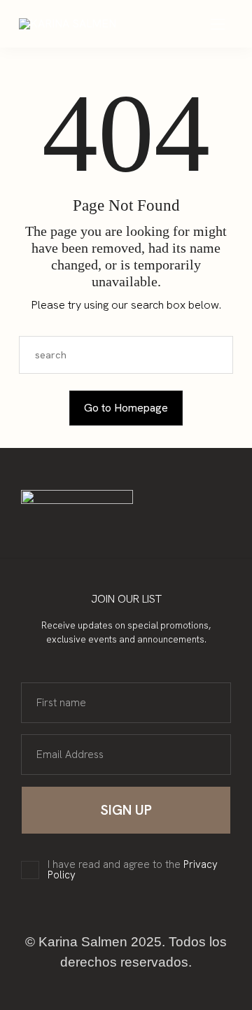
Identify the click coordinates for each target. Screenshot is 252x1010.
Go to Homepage (126, 407)
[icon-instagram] (110, 529)
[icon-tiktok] (142, 529)
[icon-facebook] (126, 529)
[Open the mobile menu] (217, 24)
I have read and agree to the (133, 870)
